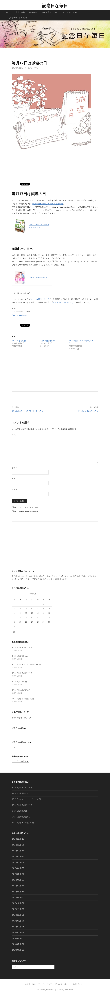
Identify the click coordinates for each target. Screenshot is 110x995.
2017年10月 (16, 903)
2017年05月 (16, 874)
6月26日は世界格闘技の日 (22, 673)
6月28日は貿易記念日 (20, 656)
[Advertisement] (55, 170)
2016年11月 (16, 839)
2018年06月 (16, 950)
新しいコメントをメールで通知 (26, 507)
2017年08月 (16, 892)
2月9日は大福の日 (48, 341)
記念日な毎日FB (19, 728)
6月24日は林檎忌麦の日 (21, 690)
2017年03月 (16, 862)
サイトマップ (47, 984)
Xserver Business (19, 315)
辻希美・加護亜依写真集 (38, 277)
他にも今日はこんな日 (40, 299)
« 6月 (14, 632)
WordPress (50, 990)
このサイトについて (69, 12)
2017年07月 (16, 886)
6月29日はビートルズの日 (22, 648)
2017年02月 (16, 856)
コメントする (32, 68)
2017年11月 (16, 909)
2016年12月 (16, 845)
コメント (15, 435)
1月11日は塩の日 (19, 341)
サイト (14, 489)
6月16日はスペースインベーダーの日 (27, 411)
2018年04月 (16, 938)
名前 (14, 468)
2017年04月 (16, 868)
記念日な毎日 (55, 5)
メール (15, 479)
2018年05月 (16, 944)
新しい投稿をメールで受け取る (26, 511)
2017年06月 (16, 880)
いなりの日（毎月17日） (63, 302)
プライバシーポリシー (62, 984)
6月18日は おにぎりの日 (88, 411)
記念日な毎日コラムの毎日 (26, 12)
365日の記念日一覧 (49, 12)
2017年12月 (16, 915)
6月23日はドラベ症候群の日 (23, 699)
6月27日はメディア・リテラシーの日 (26, 665)
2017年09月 (16, 897)
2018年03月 (16, 932)
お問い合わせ (78, 984)
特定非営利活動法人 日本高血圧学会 (47, 204)
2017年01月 (16, 851)
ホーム (8, 12)
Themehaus (68, 990)
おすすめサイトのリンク (18, 18)
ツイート (15, 747)
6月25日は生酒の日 (19, 682)
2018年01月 (16, 921)
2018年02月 (16, 927)
